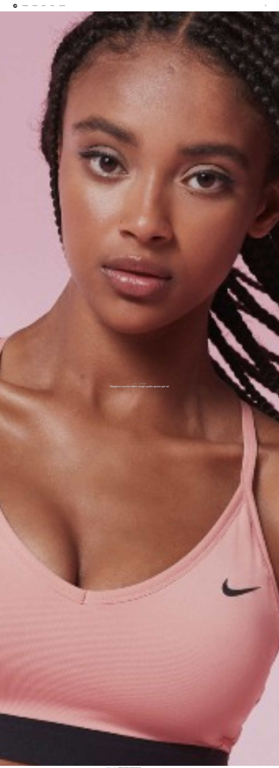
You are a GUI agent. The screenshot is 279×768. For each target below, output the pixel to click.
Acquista (62, 5)
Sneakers (25, 5)
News (52, 5)
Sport (43, 5)
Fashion (34, 5)
